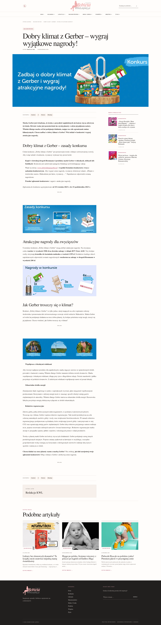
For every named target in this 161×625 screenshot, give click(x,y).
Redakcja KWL (31, 49)
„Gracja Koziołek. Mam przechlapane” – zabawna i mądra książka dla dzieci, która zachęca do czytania (127, 124)
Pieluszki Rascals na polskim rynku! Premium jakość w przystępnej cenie (117, 557)
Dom (41, 14)
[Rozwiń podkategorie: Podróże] (102, 14)
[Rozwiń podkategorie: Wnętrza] (111, 14)
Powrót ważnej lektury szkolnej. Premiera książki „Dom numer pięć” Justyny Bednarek (127, 141)
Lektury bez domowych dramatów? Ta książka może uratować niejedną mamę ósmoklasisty (40, 558)
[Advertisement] (59, 197)
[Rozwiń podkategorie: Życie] (119, 14)
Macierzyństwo (73, 14)
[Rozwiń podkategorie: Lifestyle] (65, 14)
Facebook (33, 114)
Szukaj (135, 596)
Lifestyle (61, 14)
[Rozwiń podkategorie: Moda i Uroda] (92, 14)
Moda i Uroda (87, 14)
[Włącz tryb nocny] (24, 6)
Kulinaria (50, 14)
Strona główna (27, 21)
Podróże (98, 14)
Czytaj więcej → (28, 570)
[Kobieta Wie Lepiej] (80, 6)
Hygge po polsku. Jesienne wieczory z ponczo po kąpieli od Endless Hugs (79, 557)
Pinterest (43, 114)
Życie (117, 14)
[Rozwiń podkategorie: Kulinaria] (54, 14)
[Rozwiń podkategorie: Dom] (43, 14)
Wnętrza (108, 14)
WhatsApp (50, 114)
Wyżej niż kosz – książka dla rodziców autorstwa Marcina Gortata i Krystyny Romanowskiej (127, 158)
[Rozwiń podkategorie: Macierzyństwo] (79, 14)
